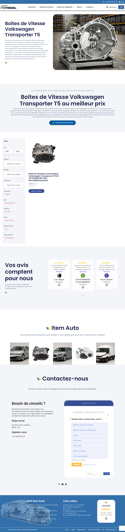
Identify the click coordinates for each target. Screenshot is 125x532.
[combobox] (14, 163)
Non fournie (9, 220)
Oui (7, 229)
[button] (108, 474)
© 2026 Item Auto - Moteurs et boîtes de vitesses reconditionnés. (23, 529)
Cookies (73, 529)
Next (119, 277)
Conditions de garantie (111, 529)
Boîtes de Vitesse (41, 90)
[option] (89, 425)
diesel (7, 194)
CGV (103, 529)
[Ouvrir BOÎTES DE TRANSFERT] (73, 7)
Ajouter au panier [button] (36, 191)
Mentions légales (81, 529)
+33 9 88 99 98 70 (18, 436)
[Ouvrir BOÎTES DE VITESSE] (53, 7)
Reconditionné (10, 203)
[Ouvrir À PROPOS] (93, 7)
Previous (46, 277)
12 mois (8, 211)
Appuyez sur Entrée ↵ (90, 464)
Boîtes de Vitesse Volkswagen (57, 90)
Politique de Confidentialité (94, 529)
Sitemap (67, 529)
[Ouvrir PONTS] (82, 7)
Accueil (33, 90)
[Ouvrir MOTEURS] (36, 7)
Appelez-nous (19, 432)
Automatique (10, 238)
